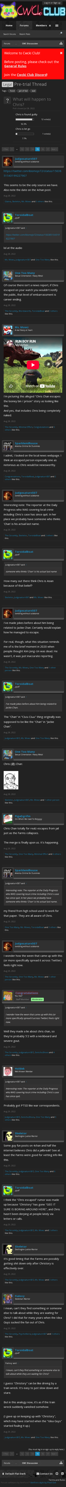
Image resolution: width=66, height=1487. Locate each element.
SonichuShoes (42, 1052)
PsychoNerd (25, 1333)
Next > (54, 149)
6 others (57, 854)
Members (41, 25)
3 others (40, 201)
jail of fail (23, 90)
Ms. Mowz (26, 201)
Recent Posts (24, 34)
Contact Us (46, 1473)
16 (43, 149)
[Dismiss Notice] (61, 52)
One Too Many (42, 259)
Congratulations (41, 427)
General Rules (15, 66)
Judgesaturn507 (26, 159)
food (12, 90)
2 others (49, 535)
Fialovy (20, 1296)
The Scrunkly (11, 311)
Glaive (8, 201)
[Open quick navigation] (61, 43)
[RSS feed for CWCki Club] (62, 1473)
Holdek (20, 1068)
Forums (24, 25)
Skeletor (16, 201)
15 (37, 149)
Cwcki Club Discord (32, 74)
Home (9, 25)
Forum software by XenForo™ (15, 1482)
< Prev (5, 149)
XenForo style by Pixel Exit (43, 1482)
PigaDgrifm (22, 816)
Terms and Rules (57, 1479)
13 (27, 149)
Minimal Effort (25, 427)
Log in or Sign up (52, 2)
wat (33, 90)
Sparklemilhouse (26, 443)
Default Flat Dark (15, 1473)
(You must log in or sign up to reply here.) (46, 1449)
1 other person (52, 799)
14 (32, 149)
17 (48, 149)
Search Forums (9, 34)
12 (22, 149)
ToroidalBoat (24, 215)
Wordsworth (25, 311)
